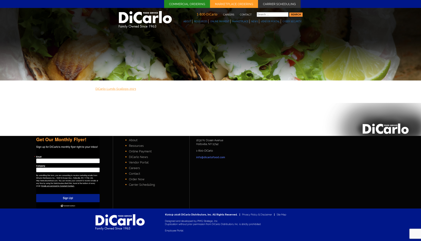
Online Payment (219, 21)
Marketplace (240, 21)
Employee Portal (174, 230)
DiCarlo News (138, 157)
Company (40, 166)
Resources (200, 21)
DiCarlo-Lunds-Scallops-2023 (115, 89)
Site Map (281, 214)
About (187, 21)
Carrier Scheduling (279, 4)
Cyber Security (292, 21)
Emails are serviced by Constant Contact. (57, 185)
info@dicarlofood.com (210, 157)
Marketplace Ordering (234, 4)
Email (38, 157)
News (254, 21)
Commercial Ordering (187, 4)
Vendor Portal (270, 21)
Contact (246, 14)
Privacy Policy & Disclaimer (257, 214)
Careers (228, 14)
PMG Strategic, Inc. (207, 221)
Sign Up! (68, 198)
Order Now (137, 179)
